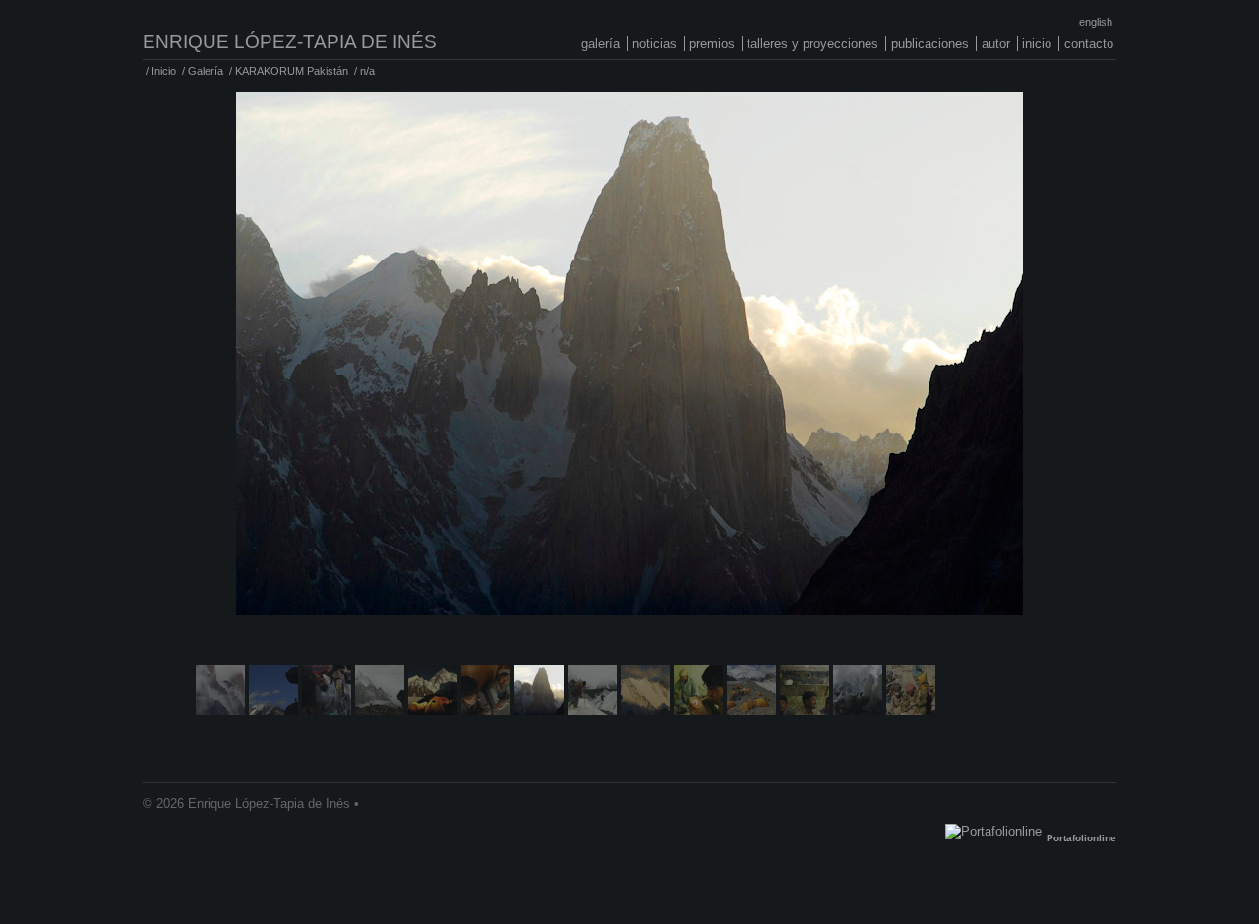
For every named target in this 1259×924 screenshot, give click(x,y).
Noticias (654, 43)
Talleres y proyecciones (812, 43)
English (1095, 22)
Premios (712, 43)
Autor (996, 43)
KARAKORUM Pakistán (291, 71)
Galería (600, 43)
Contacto (1088, 43)
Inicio (1036, 43)
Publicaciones (930, 43)
